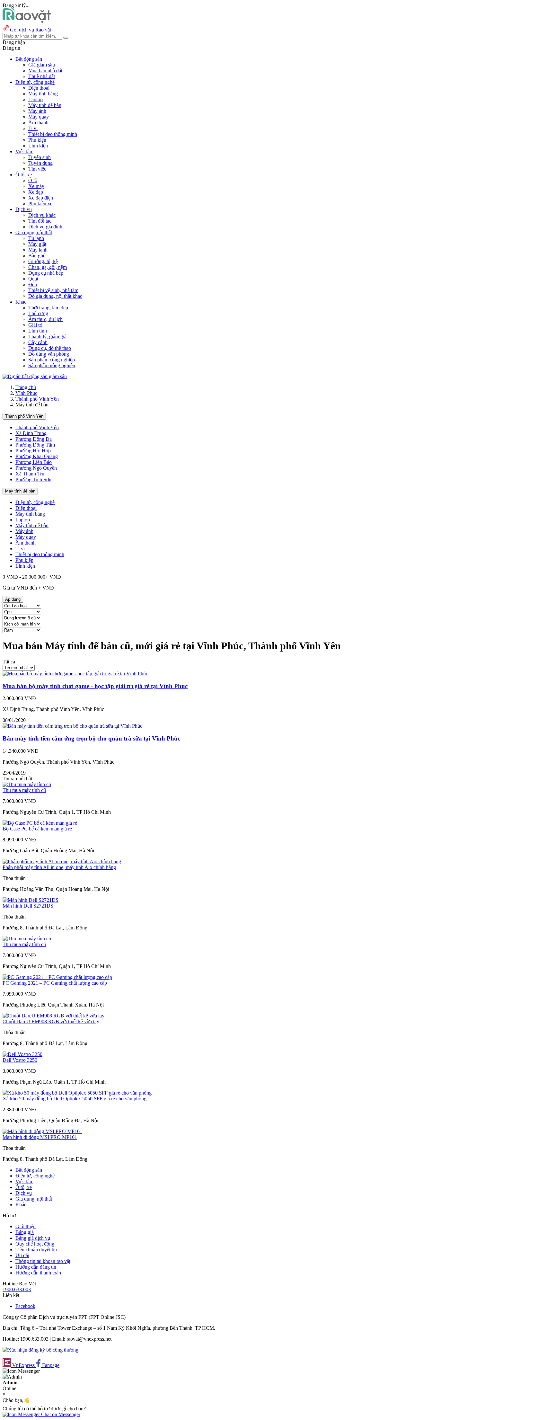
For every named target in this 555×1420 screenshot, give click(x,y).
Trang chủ (25, 387)
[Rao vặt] (27, 21)
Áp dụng (13, 599)
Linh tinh (37, 330)
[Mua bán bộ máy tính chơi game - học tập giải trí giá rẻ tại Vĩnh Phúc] (75, 673)
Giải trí (35, 325)
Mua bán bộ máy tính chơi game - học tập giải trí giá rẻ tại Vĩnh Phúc (95, 686)
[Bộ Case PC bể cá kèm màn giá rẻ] (40, 823)
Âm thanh (38, 122)
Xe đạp (35, 192)
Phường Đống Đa (33, 439)
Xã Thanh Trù (29, 473)
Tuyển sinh (39, 157)
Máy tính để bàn (44, 105)
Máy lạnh (38, 250)
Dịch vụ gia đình (45, 226)
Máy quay (38, 117)
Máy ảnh (37, 111)
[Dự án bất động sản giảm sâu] (35, 376)
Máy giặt (37, 244)
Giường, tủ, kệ (43, 261)
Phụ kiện (37, 140)
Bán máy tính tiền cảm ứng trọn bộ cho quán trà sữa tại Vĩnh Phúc (91, 738)
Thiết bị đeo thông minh (52, 134)
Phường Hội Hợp (33, 450)
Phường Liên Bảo (33, 462)
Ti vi (33, 128)
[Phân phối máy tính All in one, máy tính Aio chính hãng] (62, 861)
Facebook (25, 1306)
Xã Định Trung (31, 433)
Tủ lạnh (36, 238)
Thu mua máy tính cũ (24, 790)
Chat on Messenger (60, 1414)
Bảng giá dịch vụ (32, 1238)
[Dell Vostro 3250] (22, 1054)
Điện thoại (38, 88)
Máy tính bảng (43, 93)
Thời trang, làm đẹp (48, 307)
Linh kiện (38, 145)
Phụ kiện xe (40, 203)
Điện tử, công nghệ (35, 502)
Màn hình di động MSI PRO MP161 (40, 1137)
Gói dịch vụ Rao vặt (30, 29)
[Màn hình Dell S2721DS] (30, 900)
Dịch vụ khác (42, 215)
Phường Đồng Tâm (35, 445)
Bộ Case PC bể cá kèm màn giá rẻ (37, 828)
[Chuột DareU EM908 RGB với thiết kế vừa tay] (53, 1015)
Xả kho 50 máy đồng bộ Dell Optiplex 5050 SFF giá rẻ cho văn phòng (74, 1098)
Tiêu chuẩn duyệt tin (36, 1249)
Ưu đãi (22, 1255)
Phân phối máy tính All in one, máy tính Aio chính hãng (59, 867)
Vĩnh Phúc (26, 393)
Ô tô (32, 180)
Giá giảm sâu (41, 64)
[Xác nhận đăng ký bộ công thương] (40, 1350)
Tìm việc (37, 169)
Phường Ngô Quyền (36, 468)
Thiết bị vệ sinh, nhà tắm (53, 290)
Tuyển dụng (40, 163)
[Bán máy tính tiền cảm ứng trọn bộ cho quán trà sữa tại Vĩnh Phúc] (72, 726)
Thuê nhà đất (41, 76)
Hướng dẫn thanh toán (38, 1272)
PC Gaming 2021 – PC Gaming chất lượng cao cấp (55, 983)
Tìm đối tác (39, 221)
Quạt (33, 278)
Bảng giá (24, 1232)
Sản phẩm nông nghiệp (51, 365)
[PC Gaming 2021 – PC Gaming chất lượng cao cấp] (57, 977)
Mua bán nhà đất (45, 70)
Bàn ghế (36, 255)
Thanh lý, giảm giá (47, 336)
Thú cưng (38, 313)
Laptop (35, 99)
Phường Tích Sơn (33, 479)
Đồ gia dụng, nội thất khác (55, 296)
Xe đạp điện (40, 197)
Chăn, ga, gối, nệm (47, 267)
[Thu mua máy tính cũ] (27, 784)
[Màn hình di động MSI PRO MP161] (42, 1131)
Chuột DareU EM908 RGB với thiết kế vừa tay (51, 1021)
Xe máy (36, 186)
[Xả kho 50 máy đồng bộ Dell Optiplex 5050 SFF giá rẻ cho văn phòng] (77, 1093)
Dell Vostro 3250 (20, 1060)
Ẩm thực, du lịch (45, 319)
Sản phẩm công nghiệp (51, 359)
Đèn (32, 284)
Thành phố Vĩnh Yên (37, 399)
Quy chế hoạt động (34, 1244)
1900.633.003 (17, 1289)
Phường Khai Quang (36, 456)
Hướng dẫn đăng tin (35, 1267)
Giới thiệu (25, 1226)
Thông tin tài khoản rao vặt (42, 1261)
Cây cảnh (38, 342)
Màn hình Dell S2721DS (28, 906)
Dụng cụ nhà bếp (45, 273)
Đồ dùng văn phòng (48, 354)
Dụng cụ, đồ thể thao (49, 348)
